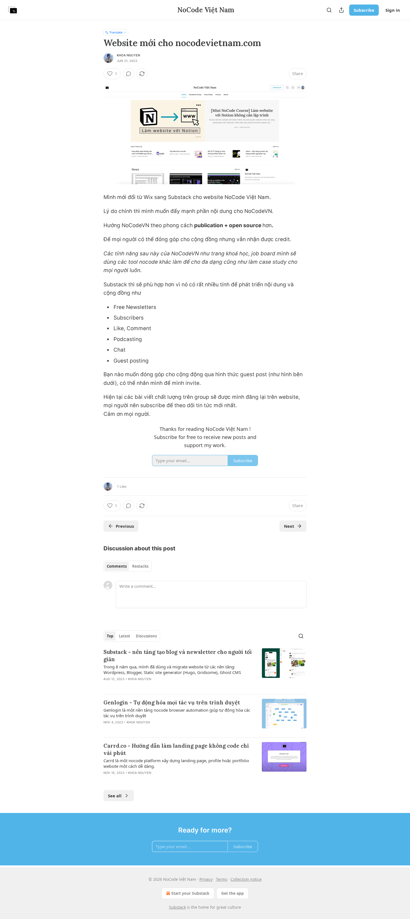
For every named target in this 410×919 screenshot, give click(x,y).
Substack (177, 907)
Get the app (232, 893)
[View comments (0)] (128, 73)
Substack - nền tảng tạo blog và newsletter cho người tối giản (177, 656)
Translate (115, 32)
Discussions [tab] (146, 636)
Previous (125, 526)
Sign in (392, 10)
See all (115, 795)
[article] (205, 669)
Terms (221, 879)
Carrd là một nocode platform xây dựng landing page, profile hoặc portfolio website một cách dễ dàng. (176, 763)
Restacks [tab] (140, 566)
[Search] (329, 10)
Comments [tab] (117, 566)
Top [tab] (110, 636)
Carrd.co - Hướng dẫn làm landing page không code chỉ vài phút (176, 749)
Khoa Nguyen (128, 55)
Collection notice (246, 879)
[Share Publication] (341, 10)
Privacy (206, 879)
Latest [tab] (124, 636)
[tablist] (127, 566)
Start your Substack (190, 893)
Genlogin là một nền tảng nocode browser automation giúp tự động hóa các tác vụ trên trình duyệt (176, 712)
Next (289, 526)
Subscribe (364, 10)
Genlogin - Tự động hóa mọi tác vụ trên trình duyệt (171, 702)
